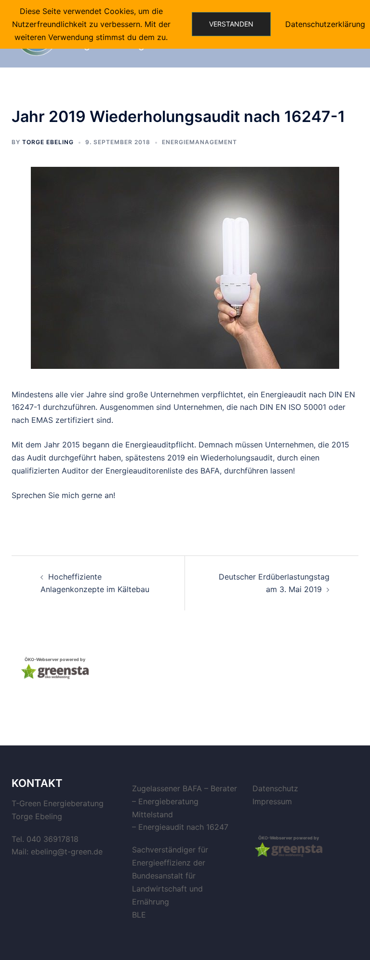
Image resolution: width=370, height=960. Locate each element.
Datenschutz (275, 788)
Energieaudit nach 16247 (183, 827)
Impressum (272, 801)
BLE (139, 914)
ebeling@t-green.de (67, 851)
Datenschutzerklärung (325, 24)
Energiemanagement (199, 142)
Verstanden (231, 24)
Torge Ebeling (48, 142)
